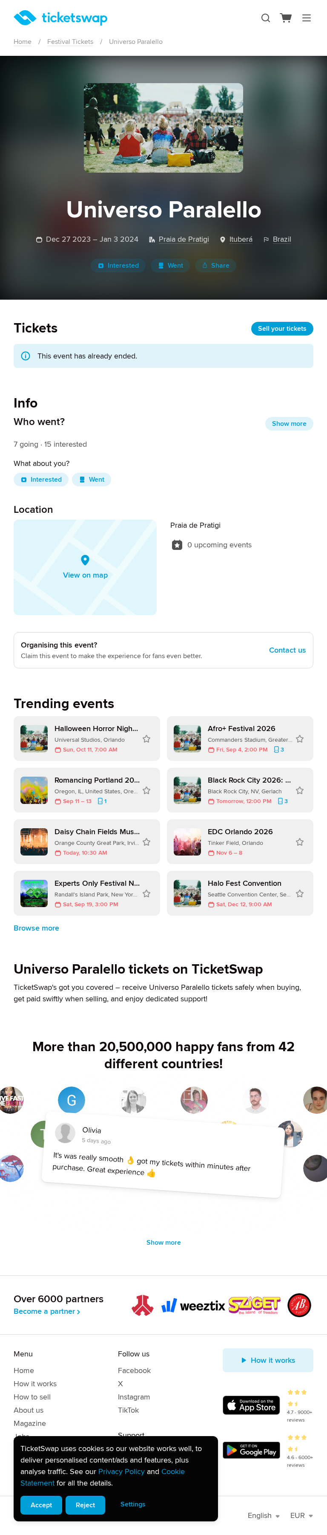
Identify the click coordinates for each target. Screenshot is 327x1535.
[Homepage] (60, 18)
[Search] (265, 18)
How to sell (32, 1397)
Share (220, 265)
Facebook (134, 1370)
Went (175, 265)
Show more (289, 423)
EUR (297, 1515)
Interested (123, 265)
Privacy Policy (121, 1471)
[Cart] (286, 18)
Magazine (30, 1423)
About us (28, 1410)
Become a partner (44, 1311)
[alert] (116, 1478)
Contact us (287, 650)
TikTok (128, 1410)
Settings (133, 1504)
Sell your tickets (282, 328)
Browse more (36, 928)
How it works (35, 1383)
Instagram (134, 1397)
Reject (85, 1505)
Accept (41, 1505)
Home (23, 42)
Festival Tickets (70, 42)
